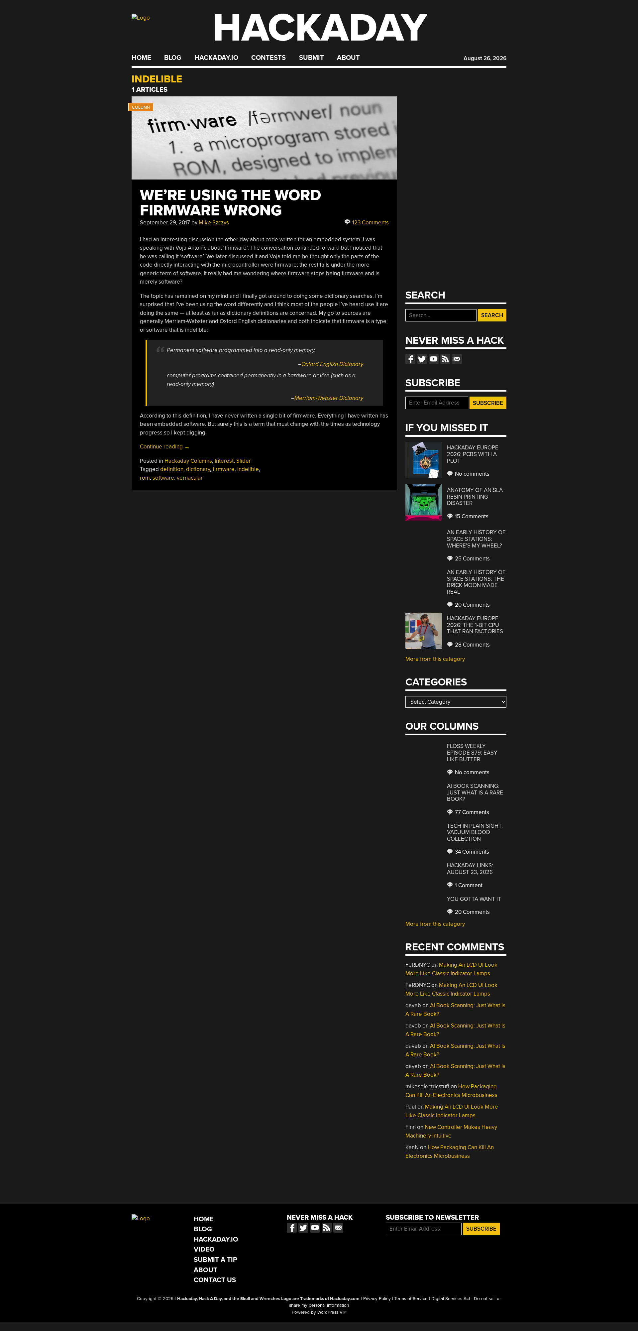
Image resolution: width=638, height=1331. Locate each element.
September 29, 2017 (165, 222)
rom (145, 477)
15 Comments (471, 516)
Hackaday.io (216, 58)
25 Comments (472, 558)
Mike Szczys (214, 222)
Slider (243, 460)
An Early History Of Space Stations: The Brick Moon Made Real (476, 582)
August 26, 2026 (485, 58)
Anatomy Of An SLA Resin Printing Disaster (475, 497)
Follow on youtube (434, 359)
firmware (224, 469)
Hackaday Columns (188, 460)
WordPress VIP (331, 1312)
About (348, 58)
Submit (311, 58)
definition (171, 469)
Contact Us (215, 1280)
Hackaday (319, 28)
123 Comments (370, 222)
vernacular (190, 477)
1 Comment (468, 885)
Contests (268, 58)
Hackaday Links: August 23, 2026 (470, 869)
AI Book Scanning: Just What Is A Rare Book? (475, 792)
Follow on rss (445, 359)
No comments (471, 473)
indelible (248, 469)
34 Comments (471, 851)
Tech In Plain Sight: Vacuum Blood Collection (475, 832)
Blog (172, 58)
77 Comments (471, 812)
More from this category (435, 659)
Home (141, 58)
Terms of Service (411, 1298)
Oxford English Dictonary (332, 364)
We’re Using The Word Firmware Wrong (230, 203)
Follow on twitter (422, 359)
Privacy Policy (377, 1298)
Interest (224, 460)
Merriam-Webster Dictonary (328, 398)
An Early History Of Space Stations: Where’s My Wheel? (476, 539)
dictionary (198, 469)
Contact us (457, 359)
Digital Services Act (450, 1298)
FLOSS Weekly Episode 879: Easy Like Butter (472, 753)
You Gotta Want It (474, 899)
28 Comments (472, 644)
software (163, 477)
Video (204, 1249)
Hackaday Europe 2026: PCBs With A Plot (472, 454)
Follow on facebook (410, 359)
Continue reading (165, 446)
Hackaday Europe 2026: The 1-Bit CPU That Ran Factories (475, 625)
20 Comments (472, 604)
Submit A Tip (215, 1260)
